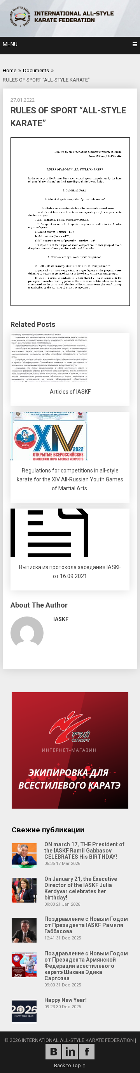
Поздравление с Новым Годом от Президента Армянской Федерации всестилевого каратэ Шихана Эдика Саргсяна (86, 965)
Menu (10, 44)
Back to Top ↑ (70, 1065)
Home (9, 70)
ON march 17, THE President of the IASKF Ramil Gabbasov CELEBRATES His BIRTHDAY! (84, 850)
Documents (36, 70)
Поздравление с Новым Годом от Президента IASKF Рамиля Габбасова (86, 925)
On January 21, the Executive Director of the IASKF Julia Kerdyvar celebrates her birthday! (80, 888)
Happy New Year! (65, 1000)
